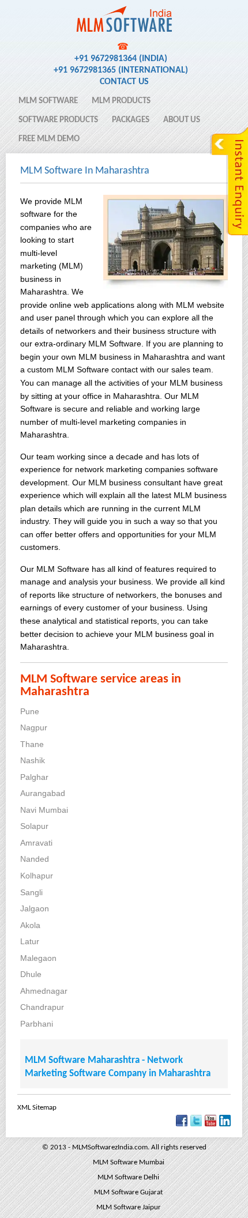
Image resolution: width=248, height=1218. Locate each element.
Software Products (58, 120)
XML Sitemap (37, 1107)
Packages (130, 120)
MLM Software (48, 101)
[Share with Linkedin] (225, 1124)
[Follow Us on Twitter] (196, 1124)
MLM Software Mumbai (128, 1162)
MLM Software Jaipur (128, 1207)
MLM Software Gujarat (128, 1192)
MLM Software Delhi (128, 1177)
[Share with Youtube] (210, 1124)
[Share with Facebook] (181, 1124)
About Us (181, 120)
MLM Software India (59, 13)
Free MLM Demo (49, 139)
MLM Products (121, 101)
